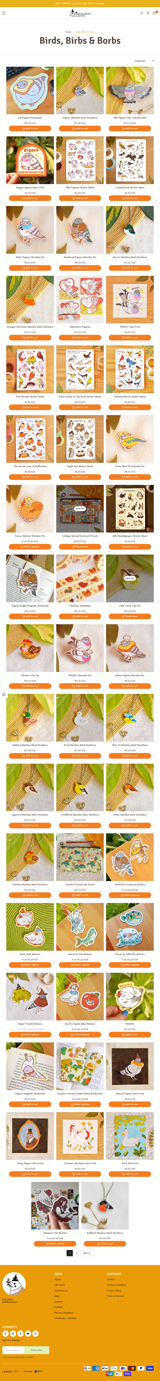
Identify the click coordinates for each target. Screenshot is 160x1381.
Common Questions (116, 1285)
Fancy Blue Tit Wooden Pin (130, 466)
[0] (154, 13)
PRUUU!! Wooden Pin (80, 675)
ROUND (130, 1024)
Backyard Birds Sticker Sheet (129, 396)
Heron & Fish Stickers (80, 954)
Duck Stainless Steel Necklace (80, 745)
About (58, 1279)
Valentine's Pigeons (80, 327)
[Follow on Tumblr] (20, 1333)
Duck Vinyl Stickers (30, 954)
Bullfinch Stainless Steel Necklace (105, 1233)
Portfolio (59, 1307)
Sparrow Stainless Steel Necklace (30, 814)
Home (68, 31)
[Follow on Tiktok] (35, 1333)
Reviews (59, 1301)
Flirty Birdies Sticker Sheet (30, 396)
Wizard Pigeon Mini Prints (130, 1093)
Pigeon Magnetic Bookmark (30, 1093)
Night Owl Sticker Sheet (80, 466)
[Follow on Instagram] (13, 1333)
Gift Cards (60, 1285)
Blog (57, 1296)
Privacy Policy (114, 1290)
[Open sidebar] (4, 694)
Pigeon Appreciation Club (30, 187)
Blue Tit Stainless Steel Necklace (130, 745)
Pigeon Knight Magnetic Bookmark (30, 605)
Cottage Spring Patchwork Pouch (80, 536)
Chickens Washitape (80, 605)
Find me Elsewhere (64, 1312)
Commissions (61, 1290)
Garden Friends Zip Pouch (80, 884)
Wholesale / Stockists (66, 1318)
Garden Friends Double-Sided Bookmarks (80, 1093)
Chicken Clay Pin (30, 675)
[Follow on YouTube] (28, 1333)
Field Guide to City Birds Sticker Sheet (80, 396)
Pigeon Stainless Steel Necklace (80, 117)
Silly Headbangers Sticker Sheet (130, 536)
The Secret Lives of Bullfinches (30, 466)
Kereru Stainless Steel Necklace (130, 257)
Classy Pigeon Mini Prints (30, 1163)
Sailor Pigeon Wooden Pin (30, 257)
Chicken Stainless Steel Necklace (30, 884)
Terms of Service (115, 1296)
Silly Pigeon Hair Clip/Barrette (130, 117)
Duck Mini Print (130, 1163)
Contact (110, 1279)
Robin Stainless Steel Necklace (129, 814)
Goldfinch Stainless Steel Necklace (80, 814)
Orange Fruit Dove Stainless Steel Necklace (30, 327)
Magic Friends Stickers (30, 1024)
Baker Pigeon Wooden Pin (130, 675)
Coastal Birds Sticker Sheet (129, 187)
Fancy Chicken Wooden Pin (30, 536)
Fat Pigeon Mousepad (30, 117)
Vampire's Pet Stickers (55, 1233)
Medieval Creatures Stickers (130, 884)
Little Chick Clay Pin (130, 605)
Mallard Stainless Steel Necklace (30, 745)
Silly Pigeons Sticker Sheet (80, 187)
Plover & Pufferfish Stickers (130, 954)
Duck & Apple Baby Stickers (80, 1024)
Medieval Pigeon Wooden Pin (80, 257)
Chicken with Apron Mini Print (80, 1163)
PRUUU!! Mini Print (130, 327)
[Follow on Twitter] (5, 1333)
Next (85, 1253)
